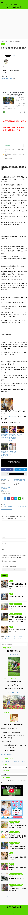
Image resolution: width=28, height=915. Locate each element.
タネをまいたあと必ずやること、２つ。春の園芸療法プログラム (4, 454)
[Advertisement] (14, 24)
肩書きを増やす (8, 158)
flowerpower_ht (13, 417)
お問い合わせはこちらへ (16, 878)
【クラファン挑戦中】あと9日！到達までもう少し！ (17, 826)
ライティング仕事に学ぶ (16, 596)
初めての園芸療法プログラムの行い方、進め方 (13, 761)
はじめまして (4, 479)
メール (4, 543)
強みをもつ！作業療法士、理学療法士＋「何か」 (6, 489)
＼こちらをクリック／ (14, 692)
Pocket (13, 56)
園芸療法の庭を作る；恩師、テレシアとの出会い (4, 436)
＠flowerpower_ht (6, 754)
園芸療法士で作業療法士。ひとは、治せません (14, 155)
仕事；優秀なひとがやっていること (13, 637)
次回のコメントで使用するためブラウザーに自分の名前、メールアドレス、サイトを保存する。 (14, 556)
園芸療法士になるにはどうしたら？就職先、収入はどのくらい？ (19, 480)
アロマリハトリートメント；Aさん (12, 452)
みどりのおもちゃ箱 (14, 7)
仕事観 (4, 504)
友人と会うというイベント (20, 434)
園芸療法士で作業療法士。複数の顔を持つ (14, 150)
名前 (3, 537)
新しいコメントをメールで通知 (9, 562)
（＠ (8, 76)
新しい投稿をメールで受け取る (9, 566)
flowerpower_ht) (7, 78)
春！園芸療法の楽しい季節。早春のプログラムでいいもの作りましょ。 (12, 437)
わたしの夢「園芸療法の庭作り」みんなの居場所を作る (17, 847)
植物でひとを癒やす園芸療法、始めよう (14, 910)
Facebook (5, 897)
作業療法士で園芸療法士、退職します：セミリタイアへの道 (17, 586)
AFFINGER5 (16, 913)
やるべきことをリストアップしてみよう (14, 638)
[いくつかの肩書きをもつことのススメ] (15, 498)
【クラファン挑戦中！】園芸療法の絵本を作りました (17, 837)
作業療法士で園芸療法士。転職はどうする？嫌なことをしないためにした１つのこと (17, 619)
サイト (3, 549)
